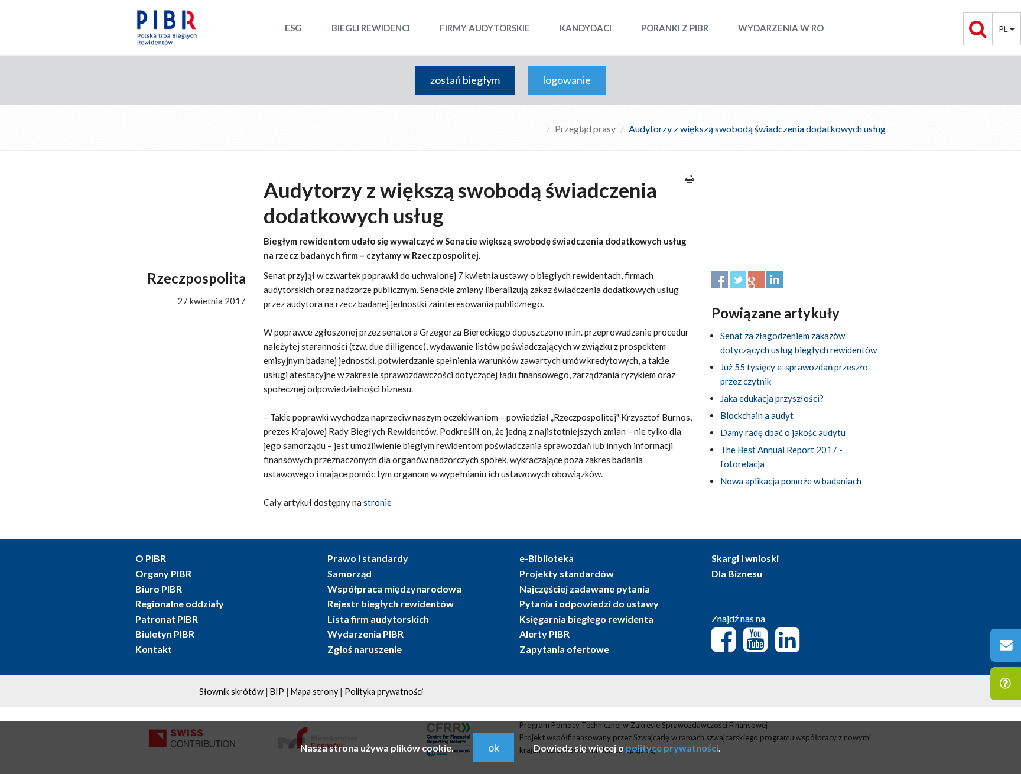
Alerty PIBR (544, 633)
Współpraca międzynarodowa (394, 588)
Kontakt (153, 649)
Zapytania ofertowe (564, 649)
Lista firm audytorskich (378, 619)
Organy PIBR (163, 573)
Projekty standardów (566, 573)
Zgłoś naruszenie (364, 649)
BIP (277, 692)
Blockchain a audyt (757, 415)
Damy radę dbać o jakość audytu (783, 432)
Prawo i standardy (367, 558)
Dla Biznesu (736, 573)
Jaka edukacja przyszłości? (772, 398)
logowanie (567, 79)
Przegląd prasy (585, 128)
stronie (377, 502)
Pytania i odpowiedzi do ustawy (589, 603)
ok (493, 747)
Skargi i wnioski (745, 558)
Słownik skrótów (231, 692)
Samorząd (349, 573)
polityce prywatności (672, 747)
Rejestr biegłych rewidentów (390, 603)
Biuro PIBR (158, 588)
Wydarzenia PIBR (365, 633)
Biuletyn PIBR (164, 633)
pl (1004, 29)
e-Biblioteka (546, 558)
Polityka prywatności (383, 692)
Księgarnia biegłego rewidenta (586, 619)
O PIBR (150, 558)
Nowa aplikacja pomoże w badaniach (790, 481)
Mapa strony (314, 692)
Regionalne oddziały (179, 603)
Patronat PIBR (166, 619)
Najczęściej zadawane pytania (584, 588)
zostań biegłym (465, 79)
